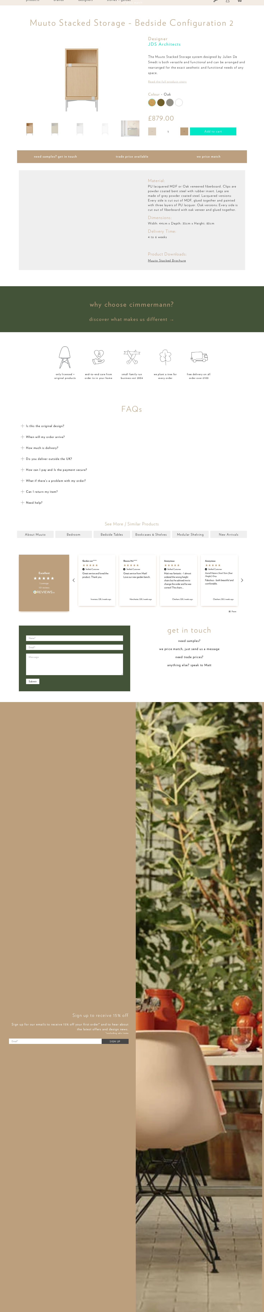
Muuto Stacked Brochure (167, 260)
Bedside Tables (112, 534)
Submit (33, 681)
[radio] (152, 102)
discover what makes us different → (132, 319)
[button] (74, 580)
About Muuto (35, 534)
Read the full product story (167, 81)
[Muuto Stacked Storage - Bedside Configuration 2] (82, 76)
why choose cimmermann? (132, 304)
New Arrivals (228, 534)
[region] (158, 580)
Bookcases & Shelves (151, 534)
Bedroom (73, 534)
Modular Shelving (190, 534)
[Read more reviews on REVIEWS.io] (44, 592)
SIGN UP (115, 1041)
